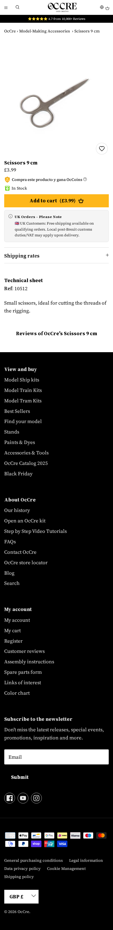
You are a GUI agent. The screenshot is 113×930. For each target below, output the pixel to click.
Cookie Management (66, 868)
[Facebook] (9, 798)
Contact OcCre (20, 552)
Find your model (23, 421)
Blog (9, 572)
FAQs (10, 541)
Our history (17, 510)
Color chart (17, 692)
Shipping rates (21, 255)
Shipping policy (19, 876)
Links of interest (22, 682)
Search (12, 583)
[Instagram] (36, 798)
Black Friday (18, 473)
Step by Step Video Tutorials (35, 531)
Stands (11, 431)
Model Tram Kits (23, 400)
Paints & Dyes (19, 442)
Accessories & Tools (26, 452)
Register (13, 640)
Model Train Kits (23, 390)
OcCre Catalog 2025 (26, 463)
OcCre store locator (26, 562)
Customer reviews (24, 651)
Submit (20, 777)
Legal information (86, 860)
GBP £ (16, 896)
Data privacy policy (22, 868)
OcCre (10, 31)
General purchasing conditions (33, 860)
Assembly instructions (29, 661)
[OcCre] (62, 7)
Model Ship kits (21, 379)
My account (17, 620)
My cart (12, 630)
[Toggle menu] (6, 7)
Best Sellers (17, 411)
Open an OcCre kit (24, 520)
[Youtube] (23, 798)
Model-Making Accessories (44, 31)
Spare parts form (23, 672)
